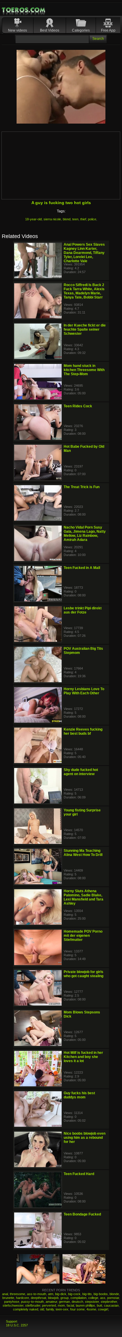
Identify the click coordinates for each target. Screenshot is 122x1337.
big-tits (87, 1294)
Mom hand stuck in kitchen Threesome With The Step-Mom (84, 370)
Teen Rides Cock (78, 406)
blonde (114, 1294)
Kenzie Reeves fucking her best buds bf (83, 731)
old (42, 1309)
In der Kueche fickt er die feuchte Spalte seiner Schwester (85, 329)
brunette (8, 1298)
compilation (78, 1298)
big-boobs (101, 1294)
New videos (17, 30)
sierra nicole (52, 219)
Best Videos (49, 30)
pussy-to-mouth (32, 1301)
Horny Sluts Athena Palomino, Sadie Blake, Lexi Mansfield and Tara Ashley (83, 897)
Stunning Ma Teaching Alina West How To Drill (83, 853)
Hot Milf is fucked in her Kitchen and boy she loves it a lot (83, 1057)
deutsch (77, 1301)
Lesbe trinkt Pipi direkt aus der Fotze (83, 610)
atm (50, 1294)
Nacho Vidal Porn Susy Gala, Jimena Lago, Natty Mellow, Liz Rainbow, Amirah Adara (85, 533)
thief (83, 219)
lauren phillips (85, 1305)
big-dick (60, 1294)
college (93, 1298)
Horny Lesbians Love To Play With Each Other (84, 691)
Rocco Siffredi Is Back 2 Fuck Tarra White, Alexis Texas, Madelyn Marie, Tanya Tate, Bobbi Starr (84, 291)
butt (99, 1305)
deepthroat (38, 1298)
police (92, 219)
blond (66, 219)
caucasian (111, 1305)
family (50, 1309)
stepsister (92, 1301)
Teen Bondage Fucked (82, 1214)
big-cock (74, 1294)
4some (91, 1309)
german (64, 1301)
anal (5, 1294)
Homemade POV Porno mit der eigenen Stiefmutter (83, 935)
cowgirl (103, 1309)
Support (11, 1321)
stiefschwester (13, 1305)
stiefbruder (32, 1305)
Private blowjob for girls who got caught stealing (83, 974)
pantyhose (11, 1301)
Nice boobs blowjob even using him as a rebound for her (84, 1137)
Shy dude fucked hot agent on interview (81, 772)
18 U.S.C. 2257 (17, 1325)
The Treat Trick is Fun (81, 487)
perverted (49, 1305)
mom (61, 1305)
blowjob (53, 1298)
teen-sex (62, 1309)
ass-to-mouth (36, 1294)
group (64, 1298)
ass (102, 1298)
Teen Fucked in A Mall (82, 568)
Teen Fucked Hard (79, 1174)
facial (70, 1305)
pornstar (113, 1298)
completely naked (25, 1309)
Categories (81, 30)
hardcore (22, 1298)
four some (77, 1309)
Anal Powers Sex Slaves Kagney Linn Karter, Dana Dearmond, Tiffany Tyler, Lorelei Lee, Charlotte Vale (84, 252)
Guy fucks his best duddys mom (79, 1095)
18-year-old (33, 219)
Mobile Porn (24, 10)
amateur (51, 1301)
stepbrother (109, 1301)
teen (75, 219)
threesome (17, 1294)
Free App (108, 30)
